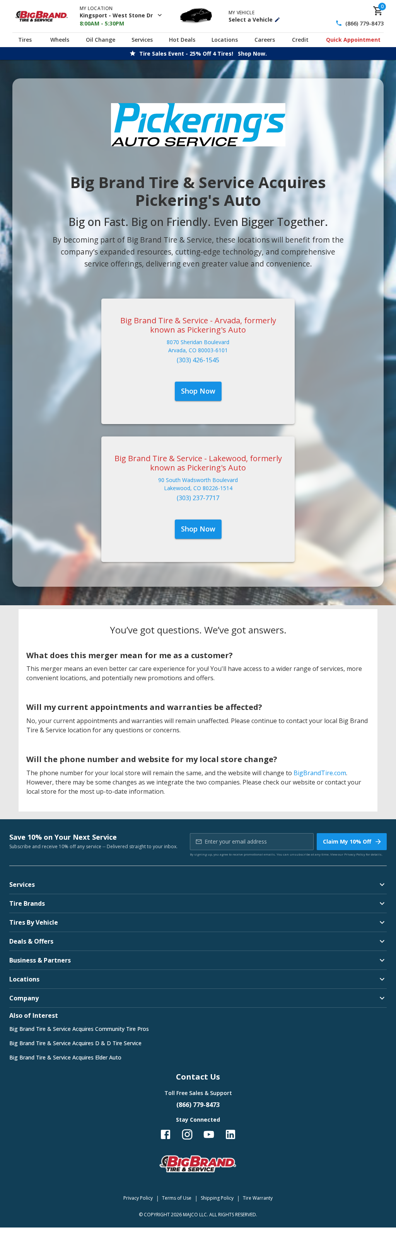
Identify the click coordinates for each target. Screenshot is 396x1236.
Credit (300, 39)
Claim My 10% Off (347, 841)
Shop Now (198, 391)
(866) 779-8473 (364, 23)
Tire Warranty (258, 1198)
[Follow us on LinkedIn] (230, 1134)
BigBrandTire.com (320, 773)
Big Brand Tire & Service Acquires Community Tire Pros (79, 1028)
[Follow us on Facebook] (165, 1134)
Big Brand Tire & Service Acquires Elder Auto (65, 1057)
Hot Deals (182, 39)
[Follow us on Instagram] (187, 1134)
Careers (264, 39)
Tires (25, 39)
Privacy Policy (354, 854)
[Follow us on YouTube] (209, 1134)
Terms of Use (176, 1198)
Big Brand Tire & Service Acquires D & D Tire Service (75, 1043)
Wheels (59, 39)
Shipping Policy (217, 1198)
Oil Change (100, 39)
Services (142, 39)
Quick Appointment (353, 39)
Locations (225, 39)
